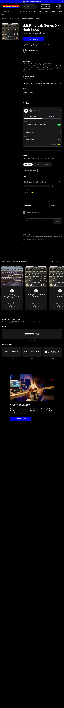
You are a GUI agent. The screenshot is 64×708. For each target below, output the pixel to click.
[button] (32, 1)
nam (31, 92)
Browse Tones (5, 11)
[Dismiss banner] (62, 2)
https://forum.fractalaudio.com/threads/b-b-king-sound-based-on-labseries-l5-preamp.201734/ (44, 83)
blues (25, 92)
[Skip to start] (30, 110)
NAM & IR (22, 11)
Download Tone (34, 39)
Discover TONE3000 (20, 418)
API (3, 14)
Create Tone (46, 6)
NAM (10, 18)
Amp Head (16, 18)
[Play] (26, 111)
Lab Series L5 (27, 79)
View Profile (55, 261)
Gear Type (13, 11)
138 (26, 45)
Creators (31, 11)
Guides (40, 11)
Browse (4, 18)
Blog (46, 11)
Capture (53, 11)
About (60, 11)
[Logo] (11, 6)
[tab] (28, 164)
